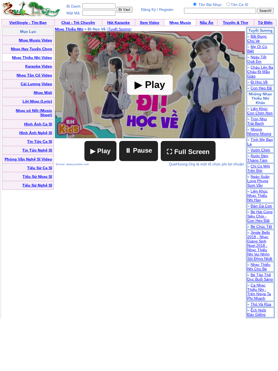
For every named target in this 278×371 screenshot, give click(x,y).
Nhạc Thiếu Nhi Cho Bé (258, 266)
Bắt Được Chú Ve (257, 38)
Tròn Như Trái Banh (257, 121)
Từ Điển (265, 22)
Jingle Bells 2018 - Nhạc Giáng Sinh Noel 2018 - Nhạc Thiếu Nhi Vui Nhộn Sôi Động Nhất (259, 245)
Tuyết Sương (119, 29)
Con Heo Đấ (261, 88)
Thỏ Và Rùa (261, 304)
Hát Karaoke (118, 22)
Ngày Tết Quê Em (256, 59)
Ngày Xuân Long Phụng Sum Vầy (258, 180)
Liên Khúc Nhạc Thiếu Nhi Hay (257, 195)
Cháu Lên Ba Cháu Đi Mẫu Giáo (260, 71)
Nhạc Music (180, 22)
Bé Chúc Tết (261, 226)
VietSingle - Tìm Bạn (28, 22)
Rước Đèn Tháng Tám (257, 158)
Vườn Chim (260, 150)
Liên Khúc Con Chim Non (260, 110)
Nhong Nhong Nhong (259, 131)
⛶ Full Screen (188, 151)
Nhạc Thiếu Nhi (69, 29)
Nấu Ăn (206, 22)
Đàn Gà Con (261, 206)
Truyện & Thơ (235, 22)
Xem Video (149, 22)
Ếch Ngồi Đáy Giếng (256, 312)
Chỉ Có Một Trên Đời (258, 168)
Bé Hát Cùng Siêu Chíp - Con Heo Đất (260, 216)
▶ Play (100, 151)
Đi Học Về (259, 82)
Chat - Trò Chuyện (78, 22)
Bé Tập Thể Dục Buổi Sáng (260, 277)
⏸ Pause (138, 150)
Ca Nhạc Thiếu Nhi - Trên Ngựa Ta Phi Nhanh (259, 291)
